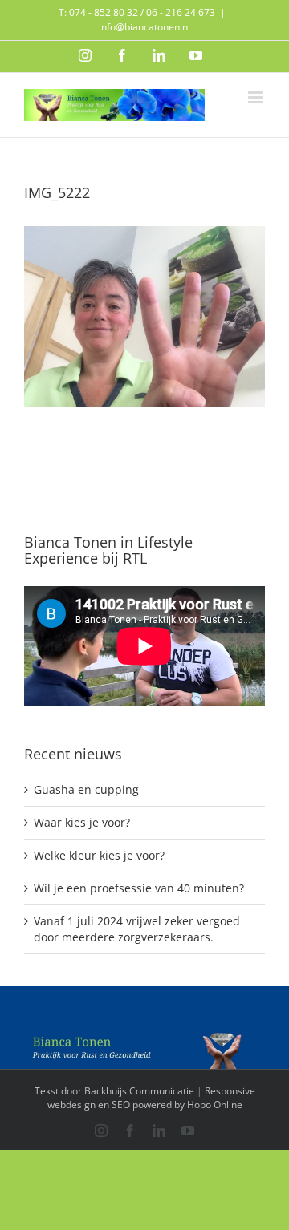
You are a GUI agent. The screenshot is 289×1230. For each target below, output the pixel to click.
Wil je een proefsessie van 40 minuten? (139, 888)
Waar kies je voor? (82, 822)
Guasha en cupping (86, 789)
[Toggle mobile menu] (256, 97)
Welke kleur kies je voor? (99, 855)
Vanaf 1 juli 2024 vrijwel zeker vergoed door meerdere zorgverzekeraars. (137, 929)
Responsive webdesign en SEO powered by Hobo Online (151, 1097)
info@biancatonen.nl (144, 27)
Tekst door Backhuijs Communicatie (114, 1091)
